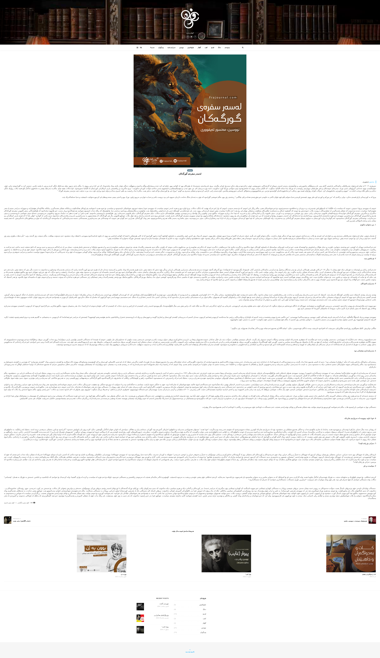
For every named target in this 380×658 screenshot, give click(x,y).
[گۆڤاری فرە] (190, 18)
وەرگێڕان (161, 47)
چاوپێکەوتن (190, 47)
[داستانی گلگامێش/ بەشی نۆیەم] (7, 520)
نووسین (181, 47)
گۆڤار (199, 47)
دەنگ (219, 47)
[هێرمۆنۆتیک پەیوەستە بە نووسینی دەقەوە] (372, 520)
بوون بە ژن (123, 574)
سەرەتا (152, 47)
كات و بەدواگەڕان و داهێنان (369, 574)
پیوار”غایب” (248, 574)
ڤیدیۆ (212, 47)
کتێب (206, 47)
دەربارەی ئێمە (171, 47)
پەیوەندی (227, 47)
